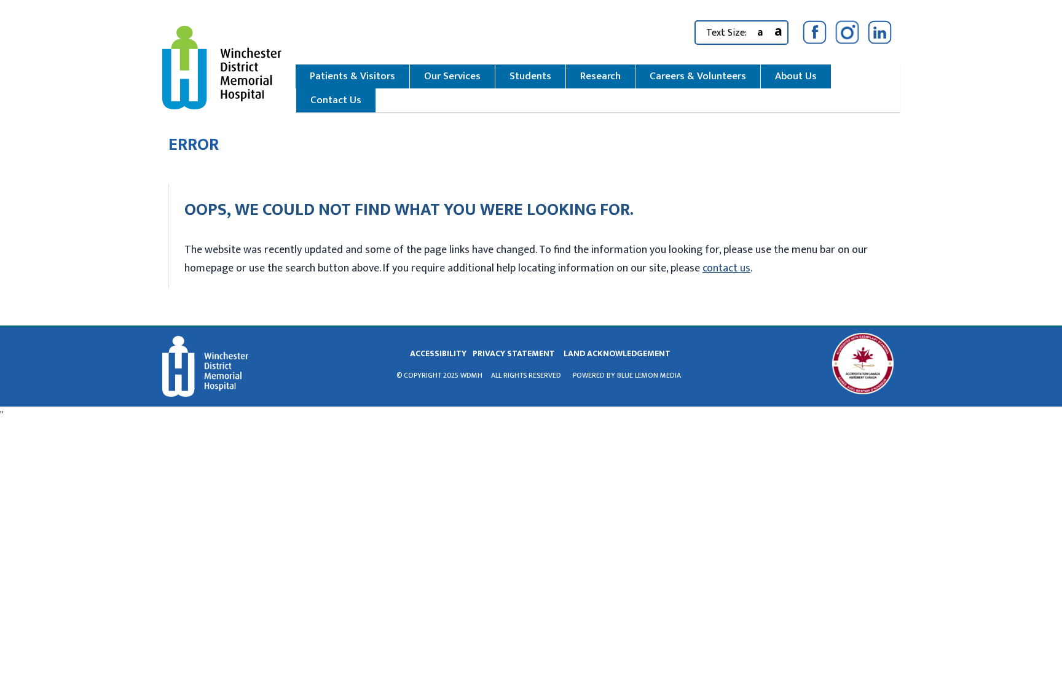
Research (600, 76)
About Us (796, 76)
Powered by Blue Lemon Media (627, 375)
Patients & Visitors (352, 76)
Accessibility (438, 353)
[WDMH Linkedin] (880, 32)
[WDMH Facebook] (814, 32)
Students (530, 76)
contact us (726, 268)
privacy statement (514, 353)
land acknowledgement (617, 353)
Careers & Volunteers (698, 76)
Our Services (452, 76)
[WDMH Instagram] (847, 32)
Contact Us (335, 100)
